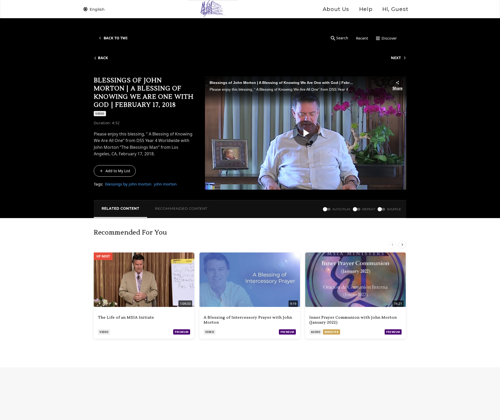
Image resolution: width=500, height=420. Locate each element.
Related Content (120, 208)
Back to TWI (115, 37)
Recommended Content (181, 208)
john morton (165, 184)
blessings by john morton (128, 184)
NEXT (396, 57)
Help (365, 9)
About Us (336, 9)
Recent (362, 38)
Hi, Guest (395, 9)
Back (103, 57)
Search (342, 37)
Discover (389, 38)
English (97, 9)
